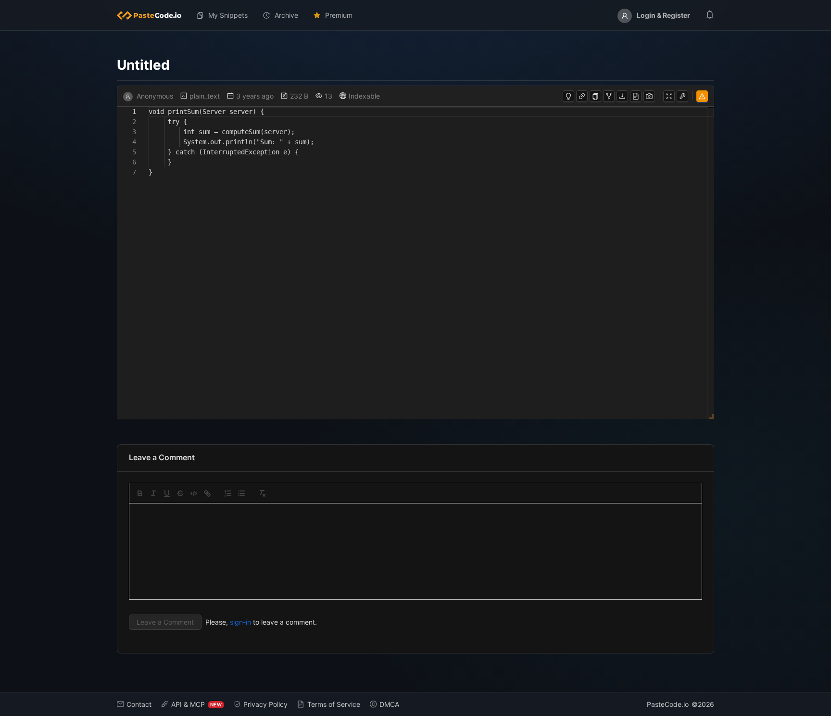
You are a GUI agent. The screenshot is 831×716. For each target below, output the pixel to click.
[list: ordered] (228, 493)
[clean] (262, 493)
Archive (286, 15)
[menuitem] (153, 15)
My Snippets (228, 15)
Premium (339, 15)
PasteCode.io (668, 704)
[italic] (153, 493)
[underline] (167, 493)
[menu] (415, 15)
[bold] (140, 493)
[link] (207, 493)
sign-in (240, 622)
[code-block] (194, 493)
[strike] (180, 493)
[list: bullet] (241, 493)
